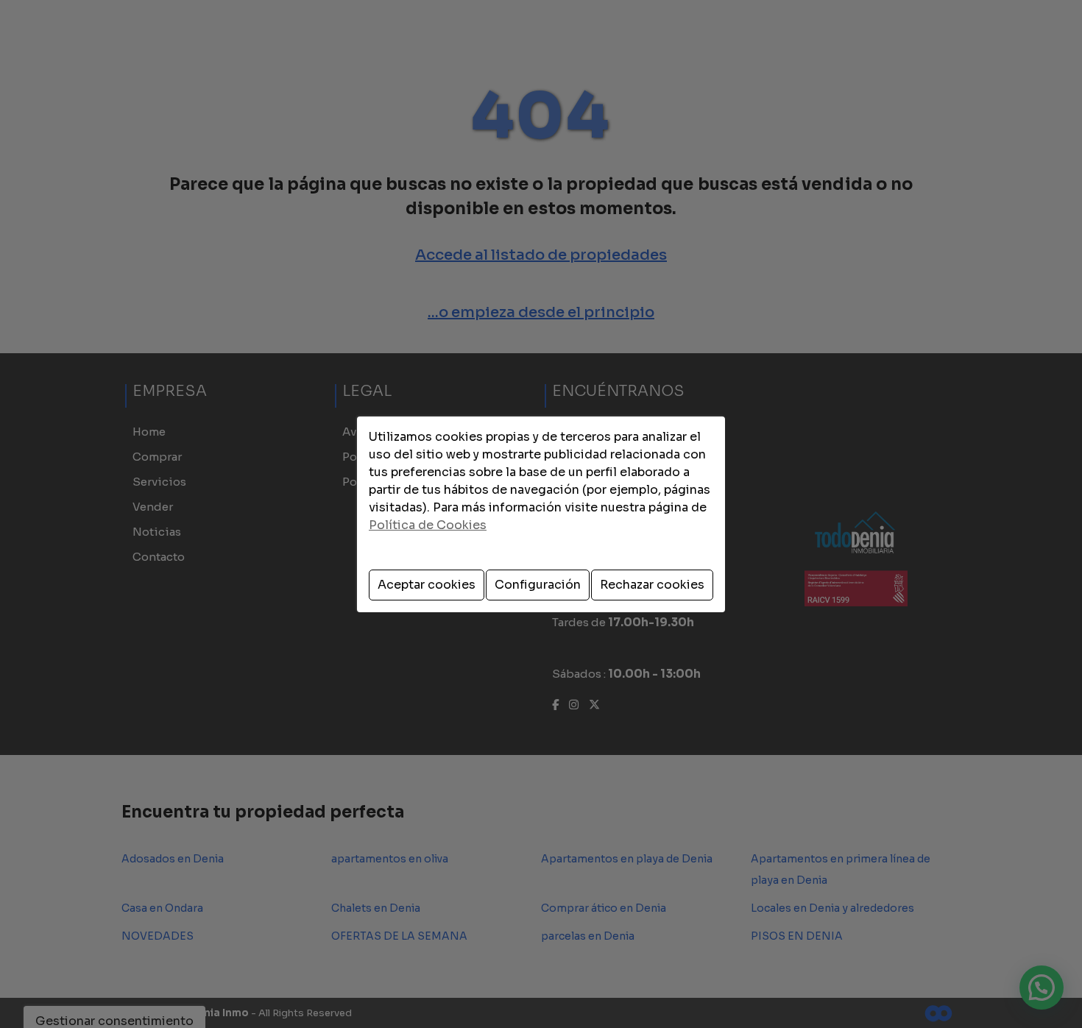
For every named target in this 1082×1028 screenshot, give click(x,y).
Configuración (538, 584)
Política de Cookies (428, 525)
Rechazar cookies (652, 584)
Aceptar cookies (426, 584)
